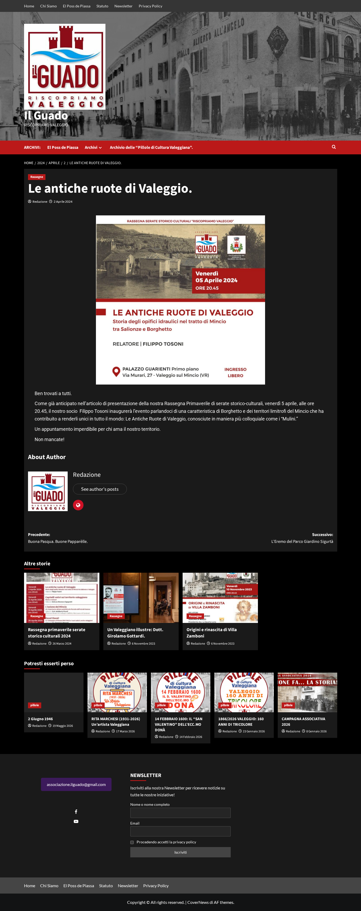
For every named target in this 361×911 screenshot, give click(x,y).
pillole (34, 705)
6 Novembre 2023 (143, 643)
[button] (334, 147)
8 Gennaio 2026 (316, 731)
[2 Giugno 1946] (54, 692)
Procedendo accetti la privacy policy (166, 842)
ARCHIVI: (32, 147)
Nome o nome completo (150, 804)
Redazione (40, 202)
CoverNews (198, 902)
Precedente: (58, 538)
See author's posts (100, 489)
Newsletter (123, 6)
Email (135, 823)
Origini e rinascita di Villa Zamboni (212, 633)
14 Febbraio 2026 (190, 737)
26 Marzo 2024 (62, 643)
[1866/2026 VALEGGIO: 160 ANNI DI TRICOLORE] (244, 692)
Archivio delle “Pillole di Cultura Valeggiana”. (151, 147)
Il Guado (46, 115)
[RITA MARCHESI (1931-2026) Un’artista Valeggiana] (117, 692)
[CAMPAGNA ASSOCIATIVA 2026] (307, 692)
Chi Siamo (48, 6)
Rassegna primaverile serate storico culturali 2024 (56, 633)
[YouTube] (76, 821)
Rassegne (36, 177)
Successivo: (302, 538)
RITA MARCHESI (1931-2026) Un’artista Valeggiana (115, 721)
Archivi (91, 147)
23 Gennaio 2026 (254, 731)
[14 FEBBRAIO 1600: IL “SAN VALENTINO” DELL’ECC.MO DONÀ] (180, 692)
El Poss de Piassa (76, 6)
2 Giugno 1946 (40, 719)
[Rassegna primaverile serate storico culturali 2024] (61, 598)
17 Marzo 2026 (125, 731)
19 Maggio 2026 (63, 726)
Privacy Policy (150, 6)
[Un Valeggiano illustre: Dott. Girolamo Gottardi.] (141, 598)
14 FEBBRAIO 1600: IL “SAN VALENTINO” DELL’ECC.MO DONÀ (178, 724)
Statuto (102, 6)
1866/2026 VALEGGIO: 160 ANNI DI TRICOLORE (241, 721)
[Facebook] (76, 812)
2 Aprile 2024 (63, 202)
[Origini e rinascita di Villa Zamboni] (220, 598)
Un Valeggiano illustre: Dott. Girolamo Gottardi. (135, 633)
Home (29, 6)
